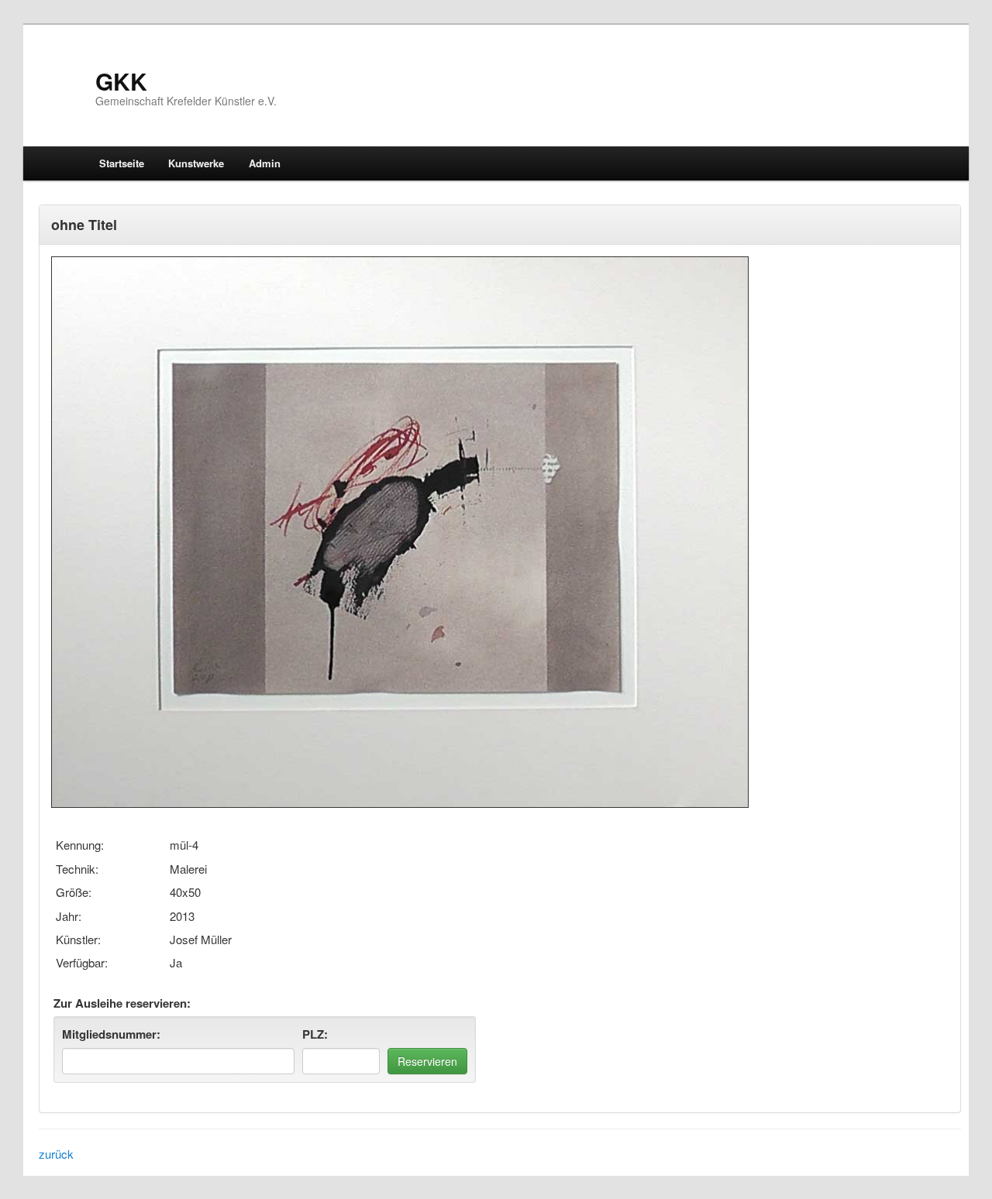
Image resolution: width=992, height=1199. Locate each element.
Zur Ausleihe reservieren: (122, 1003)
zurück (56, 1154)
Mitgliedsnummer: (111, 1034)
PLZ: (315, 1034)
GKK (121, 81)
